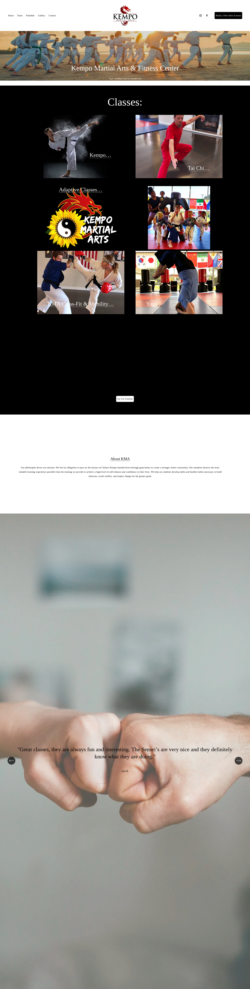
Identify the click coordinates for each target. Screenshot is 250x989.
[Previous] (11, 761)
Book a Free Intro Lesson (228, 15)
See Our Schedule (125, 399)
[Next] (238, 761)
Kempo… (100, 155)
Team (19, 15)
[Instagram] (200, 15)
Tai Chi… (199, 168)
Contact (52, 15)
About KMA (120, 459)
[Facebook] (206, 15)
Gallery (41, 15)
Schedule (30, 15)
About (11, 15)
